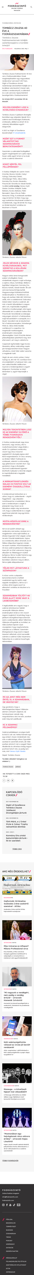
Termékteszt (11, 1226)
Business (9, 1230)
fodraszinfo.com (8, 1200)
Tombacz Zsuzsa (8, 766)
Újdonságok (11, 1233)
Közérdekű (10, 1244)
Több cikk (17, 849)
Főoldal (9, 1219)
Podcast (9, 1240)
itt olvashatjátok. (19, 133)
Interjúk (17, 23)
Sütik (8, 1268)
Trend (8, 1237)
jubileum (18, 766)
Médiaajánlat (11, 1258)
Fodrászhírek (7, 23)
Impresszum (10, 1272)
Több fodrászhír (10, 1161)
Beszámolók (11, 1223)
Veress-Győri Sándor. (18, 751)
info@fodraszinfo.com (10, 1197)
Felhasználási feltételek (16, 1261)
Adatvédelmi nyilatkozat (16, 1265)
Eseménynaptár (12, 1251)
